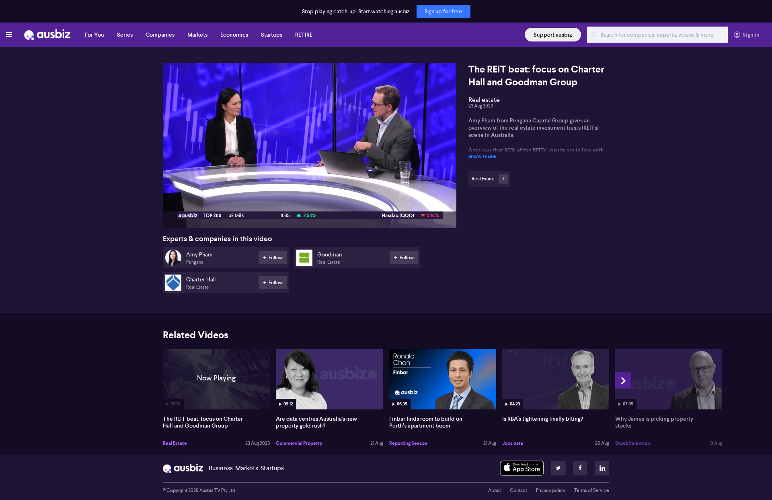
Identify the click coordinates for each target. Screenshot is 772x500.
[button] (312, 148)
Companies (160, 34)
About (494, 490)
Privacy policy (550, 490)
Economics (234, 34)
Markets (197, 34)
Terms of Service (591, 490)
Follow (503, 179)
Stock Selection (632, 443)
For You (94, 34)
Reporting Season (408, 443)
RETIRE (303, 34)
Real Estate (175, 443)
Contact (518, 490)
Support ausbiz (553, 34)
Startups (271, 34)
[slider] (309, 199)
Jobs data (512, 443)
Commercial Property (299, 443)
